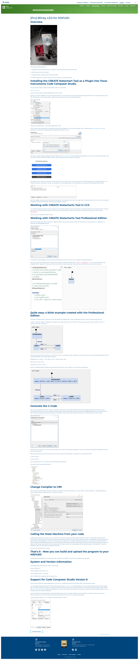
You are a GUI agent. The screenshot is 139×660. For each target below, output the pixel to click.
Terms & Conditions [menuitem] (72, 654)
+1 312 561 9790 (75, 646)
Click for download (34, 90)
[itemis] (5, 2)
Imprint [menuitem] (59, 654)
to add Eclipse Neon (96, 128)
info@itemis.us (82, 646)
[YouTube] (39, 649)
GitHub (43, 461)
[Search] (135, 2)
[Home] (33, 10)
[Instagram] (42, 649)
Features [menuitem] (88, 5)
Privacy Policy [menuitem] (64, 654)
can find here (67, 586)
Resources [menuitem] (120, 5)
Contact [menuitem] (127, 5)
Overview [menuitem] (82, 5)
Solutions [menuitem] (122, 2)
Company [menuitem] (128, 2)
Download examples (36, 631)
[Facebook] (45, 649)
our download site (67, 156)
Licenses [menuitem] (103, 5)
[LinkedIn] (36, 649)
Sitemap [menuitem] (79, 654)
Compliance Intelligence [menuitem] (83, 2)
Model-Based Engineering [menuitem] (96, 2)
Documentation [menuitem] (95, 5)
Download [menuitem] (132, 5)
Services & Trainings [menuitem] (112, 5)
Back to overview (105, 634)
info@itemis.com (46, 646)
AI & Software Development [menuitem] (111, 2)
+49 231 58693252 (38, 646)
